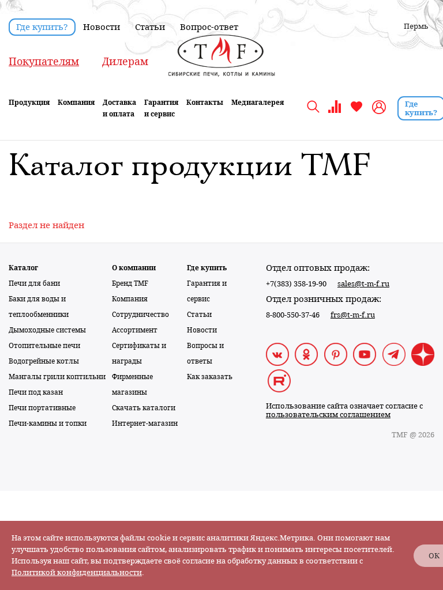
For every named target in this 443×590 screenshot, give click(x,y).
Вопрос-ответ (209, 27)
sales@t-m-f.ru (363, 283)
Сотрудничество (140, 315)
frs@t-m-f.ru (353, 315)
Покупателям (44, 61)
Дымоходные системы (47, 330)
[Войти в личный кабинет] (380, 107)
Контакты (204, 103)
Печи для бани (34, 283)
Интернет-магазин (145, 423)
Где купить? (42, 27)
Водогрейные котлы (44, 361)
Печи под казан (36, 392)
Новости (101, 27)
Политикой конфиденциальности (77, 572)
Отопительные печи (44, 346)
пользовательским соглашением (328, 414)
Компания (130, 299)
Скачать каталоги (143, 408)
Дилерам (125, 61)
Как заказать (209, 377)
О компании (134, 268)
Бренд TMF (130, 283)
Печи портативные (42, 408)
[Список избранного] (356, 111)
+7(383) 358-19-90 (296, 283)
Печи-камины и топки (48, 423)
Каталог (23, 268)
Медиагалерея (257, 103)
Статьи (150, 27)
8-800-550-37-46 (293, 315)
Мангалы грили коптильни (57, 377)
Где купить (207, 268)
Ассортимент (134, 330)
